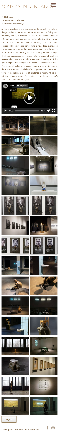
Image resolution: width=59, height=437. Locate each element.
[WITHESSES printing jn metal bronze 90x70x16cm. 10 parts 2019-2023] (15, 245)
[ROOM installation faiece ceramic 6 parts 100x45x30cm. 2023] (15, 265)
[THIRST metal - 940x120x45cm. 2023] (15, 165)
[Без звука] (48, 110)
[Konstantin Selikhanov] (28, 12)
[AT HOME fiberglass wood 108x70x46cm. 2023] (15, 326)
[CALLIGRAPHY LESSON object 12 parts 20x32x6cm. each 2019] (43, 366)
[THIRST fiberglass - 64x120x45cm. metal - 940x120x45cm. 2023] (43, 125)
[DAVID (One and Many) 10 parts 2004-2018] (43, 225)
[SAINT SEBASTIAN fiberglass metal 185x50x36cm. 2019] (15, 386)
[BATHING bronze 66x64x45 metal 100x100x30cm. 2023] (15, 286)
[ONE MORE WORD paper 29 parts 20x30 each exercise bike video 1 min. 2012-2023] (43, 386)
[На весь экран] (53, 110)
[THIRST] (15, 125)
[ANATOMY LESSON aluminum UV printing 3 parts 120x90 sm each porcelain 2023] (43, 165)
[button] (29, 98)
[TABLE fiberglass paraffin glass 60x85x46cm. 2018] (15, 366)
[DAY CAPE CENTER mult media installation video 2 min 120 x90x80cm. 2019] (43, 346)
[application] (30, 98)
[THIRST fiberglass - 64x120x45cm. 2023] (43, 145)
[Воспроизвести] (5, 110)
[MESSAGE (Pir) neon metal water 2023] (43, 305)
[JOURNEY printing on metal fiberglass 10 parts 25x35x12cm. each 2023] (15, 205)
